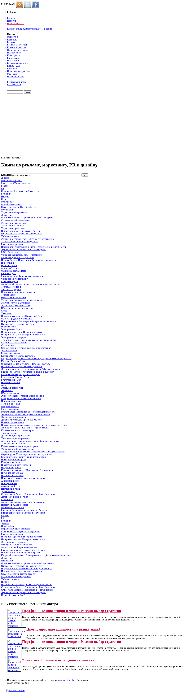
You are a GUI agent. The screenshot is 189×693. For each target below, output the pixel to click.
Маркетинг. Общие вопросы (15, 183)
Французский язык (10, 486)
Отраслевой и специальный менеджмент (21, 233)
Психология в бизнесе (12, 475)
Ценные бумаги (9, 265)
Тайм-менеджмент (10, 236)
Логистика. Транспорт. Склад (16, 305)
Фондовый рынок (10, 268)
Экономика (7, 390)
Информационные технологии (16, 465)
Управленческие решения (14, 212)
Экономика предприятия (13, 417)
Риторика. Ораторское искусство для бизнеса (24, 510)
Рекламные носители (17, 63)
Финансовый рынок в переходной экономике (58, 660)
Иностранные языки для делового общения (23, 478)
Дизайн (5, 177)
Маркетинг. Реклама (11, 180)
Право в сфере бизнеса (12, 422)
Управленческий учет (12, 388)
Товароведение (8, 294)
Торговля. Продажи (11, 289)
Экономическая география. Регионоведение (23, 396)
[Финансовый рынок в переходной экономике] (14, 670)
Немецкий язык (9, 483)
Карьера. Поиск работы (13, 361)
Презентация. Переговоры (14, 505)
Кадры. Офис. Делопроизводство (18, 356)
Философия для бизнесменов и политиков (22, 502)
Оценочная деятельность (13, 271)
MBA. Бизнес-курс (10, 252)
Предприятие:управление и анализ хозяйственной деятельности (33, 247)
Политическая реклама (18, 71)
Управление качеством (12, 225)
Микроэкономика (10, 409)
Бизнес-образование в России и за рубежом (23, 512)
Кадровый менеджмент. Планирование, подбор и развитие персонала (36, 358)
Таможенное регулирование (15, 438)
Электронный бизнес (12, 329)
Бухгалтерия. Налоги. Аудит (15, 377)
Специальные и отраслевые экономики (21, 398)
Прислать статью (15, 23)
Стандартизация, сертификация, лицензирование (26, 348)
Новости (11, 20)
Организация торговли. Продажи (18, 292)
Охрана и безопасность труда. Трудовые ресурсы (25, 364)
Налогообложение (10, 382)
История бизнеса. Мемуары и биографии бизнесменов (28, 321)
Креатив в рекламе (16, 47)
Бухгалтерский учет (11, 380)
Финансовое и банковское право (17, 449)
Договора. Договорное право (16, 435)
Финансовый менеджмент (14, 279)
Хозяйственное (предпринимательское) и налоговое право (30, 441)
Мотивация (7, 209)
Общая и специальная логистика (17, 308)
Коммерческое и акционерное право (19, 446)
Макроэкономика (10, 406)
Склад (4, 310)
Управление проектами (13, 228)
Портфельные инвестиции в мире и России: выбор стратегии (71, 611)
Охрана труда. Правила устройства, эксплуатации (26, 454)
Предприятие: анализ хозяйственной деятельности (26, 568)
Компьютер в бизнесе (12, 462)
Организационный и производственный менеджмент (28, 217)
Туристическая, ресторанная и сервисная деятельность (28, 340)
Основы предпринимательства (16, 318)
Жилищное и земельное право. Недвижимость (24, 427)
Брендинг (12, 39)
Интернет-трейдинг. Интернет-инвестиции (23, 334)
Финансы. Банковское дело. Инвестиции (21, 255)
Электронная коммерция (13, 337)
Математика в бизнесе (12, 507)
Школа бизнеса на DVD (13, 595)
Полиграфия (7, 526)
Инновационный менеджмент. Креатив (21, 231)
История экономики (11, 401)
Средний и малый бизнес (14, 342)
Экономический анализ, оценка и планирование (25, 414)
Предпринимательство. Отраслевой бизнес (23, 316)
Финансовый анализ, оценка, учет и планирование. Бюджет (31, 284)
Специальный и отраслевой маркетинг (20, 191)
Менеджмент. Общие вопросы (16, 544)
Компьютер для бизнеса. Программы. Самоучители (27, 470)
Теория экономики (10, 403)
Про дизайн (13, 60)
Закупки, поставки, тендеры (15, 302)
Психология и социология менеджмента (21, 366)
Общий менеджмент (11, 204)
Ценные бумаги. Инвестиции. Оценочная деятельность (29, 260)
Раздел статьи (14, 84)
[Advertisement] (18, 125)
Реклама (11, 42)
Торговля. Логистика (11, 287)
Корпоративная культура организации (20, 374)
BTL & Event (13, 66)
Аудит (4, 385)
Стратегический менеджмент (16, 220)
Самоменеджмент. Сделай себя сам (18, 207)
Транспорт (6, 313)
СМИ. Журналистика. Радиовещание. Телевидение (27, 590)
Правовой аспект (15, 76)
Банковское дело (9, 281)
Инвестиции (7, 263)
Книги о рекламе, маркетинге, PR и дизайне (29, 28)
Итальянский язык (10, 489)
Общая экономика (10, 393)
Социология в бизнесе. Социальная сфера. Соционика (28, 494)
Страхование (7, 345)
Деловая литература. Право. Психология (21, 419)
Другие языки (8, 491)
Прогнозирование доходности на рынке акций (63, 629)
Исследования (14, 52)
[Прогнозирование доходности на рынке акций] (16, 636)
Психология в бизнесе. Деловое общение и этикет (26, 584)
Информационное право (13, 459)
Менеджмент (13, 74)
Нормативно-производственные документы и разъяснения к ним (34, 425)
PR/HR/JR (12, 68)
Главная (11, 18)
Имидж (5, 196)
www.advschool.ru (66, 680)
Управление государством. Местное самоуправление (27, 239)
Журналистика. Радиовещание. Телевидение (23, 249)
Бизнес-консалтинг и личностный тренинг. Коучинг (27, 372)
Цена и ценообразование (13, 297)
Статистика (7, 499)
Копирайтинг (14, 58)
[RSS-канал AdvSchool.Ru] (20, 4)
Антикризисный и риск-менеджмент (19, 241)
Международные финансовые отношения (22, 276)
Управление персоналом (13, 223)
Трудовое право (9, 433)
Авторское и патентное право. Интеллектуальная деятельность (33, 451)
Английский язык (10, 481)
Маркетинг (12, 36)
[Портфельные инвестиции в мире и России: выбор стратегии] (14, 626)
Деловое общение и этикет (14, 497)
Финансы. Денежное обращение (17, 257)
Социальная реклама (17, 50)
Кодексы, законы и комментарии (17, 430)
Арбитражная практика (13, 443)
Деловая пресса (9, 350)
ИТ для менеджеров (11, 467)
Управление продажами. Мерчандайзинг (21, 300)
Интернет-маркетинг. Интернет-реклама (21, 332)
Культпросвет (14, 55)
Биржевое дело (8, 273)
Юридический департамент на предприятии (23, 457)
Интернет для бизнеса (12, 473)
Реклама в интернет (17, 44)
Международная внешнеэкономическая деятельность (28, 411)
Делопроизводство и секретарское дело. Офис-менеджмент (31, 369)
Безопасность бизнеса (12, 353)
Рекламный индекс (16, 82)
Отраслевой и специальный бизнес (19, 324)
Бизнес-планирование (12, 244)
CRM (3, 199)
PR (2, 188)
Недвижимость (8, 326)
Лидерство (6, 215)
